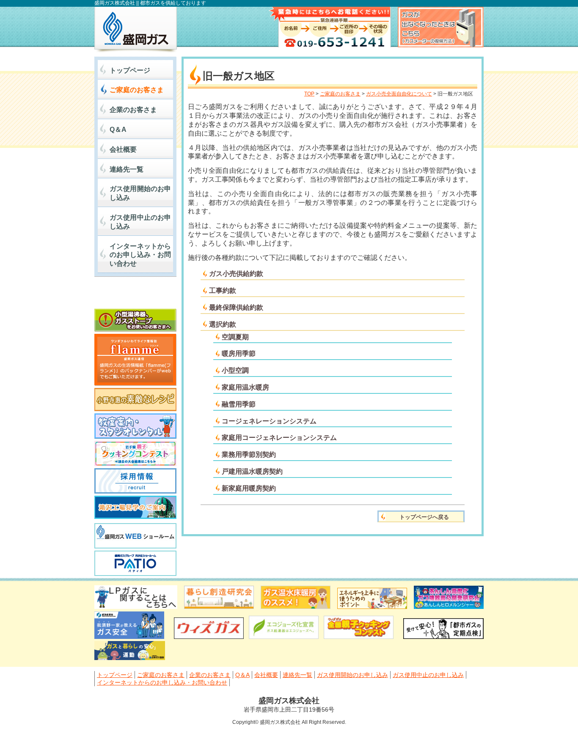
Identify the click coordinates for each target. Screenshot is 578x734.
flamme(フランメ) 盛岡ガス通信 (135, 360)
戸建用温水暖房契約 (252, 471)
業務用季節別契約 (249, 454)
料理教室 (135, 426)
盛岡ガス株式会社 (135, 29)
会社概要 (123, 149)
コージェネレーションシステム (269, 421)
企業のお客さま (133, 109)
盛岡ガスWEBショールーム (135, 535)
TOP (309, 94)
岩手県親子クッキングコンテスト (135, 453)
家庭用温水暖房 (245, 387)
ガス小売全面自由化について (399, 94)
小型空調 (235, 370)
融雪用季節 (239, 404)
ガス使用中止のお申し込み (140, 222)
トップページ (130, 70)
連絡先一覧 (126, 169)
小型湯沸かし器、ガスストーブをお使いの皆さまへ (135, 320)
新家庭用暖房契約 (249, 488)
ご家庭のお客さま (137, 89)
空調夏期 (235, 337)
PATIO (135, 563)
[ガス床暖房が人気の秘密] (295, 606)
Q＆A (118, 129)
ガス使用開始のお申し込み (140, 193)
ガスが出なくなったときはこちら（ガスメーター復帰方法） (441, 27)
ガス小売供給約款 (236, 273)
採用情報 (135, 481)
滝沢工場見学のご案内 (135, 508)
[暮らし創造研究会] (219, 606)
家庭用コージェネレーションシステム (279, 437)
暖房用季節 (239, 353)
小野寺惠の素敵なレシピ (135, 399)
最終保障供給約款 (236, 307)
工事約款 (222, 290)
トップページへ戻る (424, 517)
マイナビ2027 (135, 294)
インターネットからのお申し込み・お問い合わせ (140, 255)
